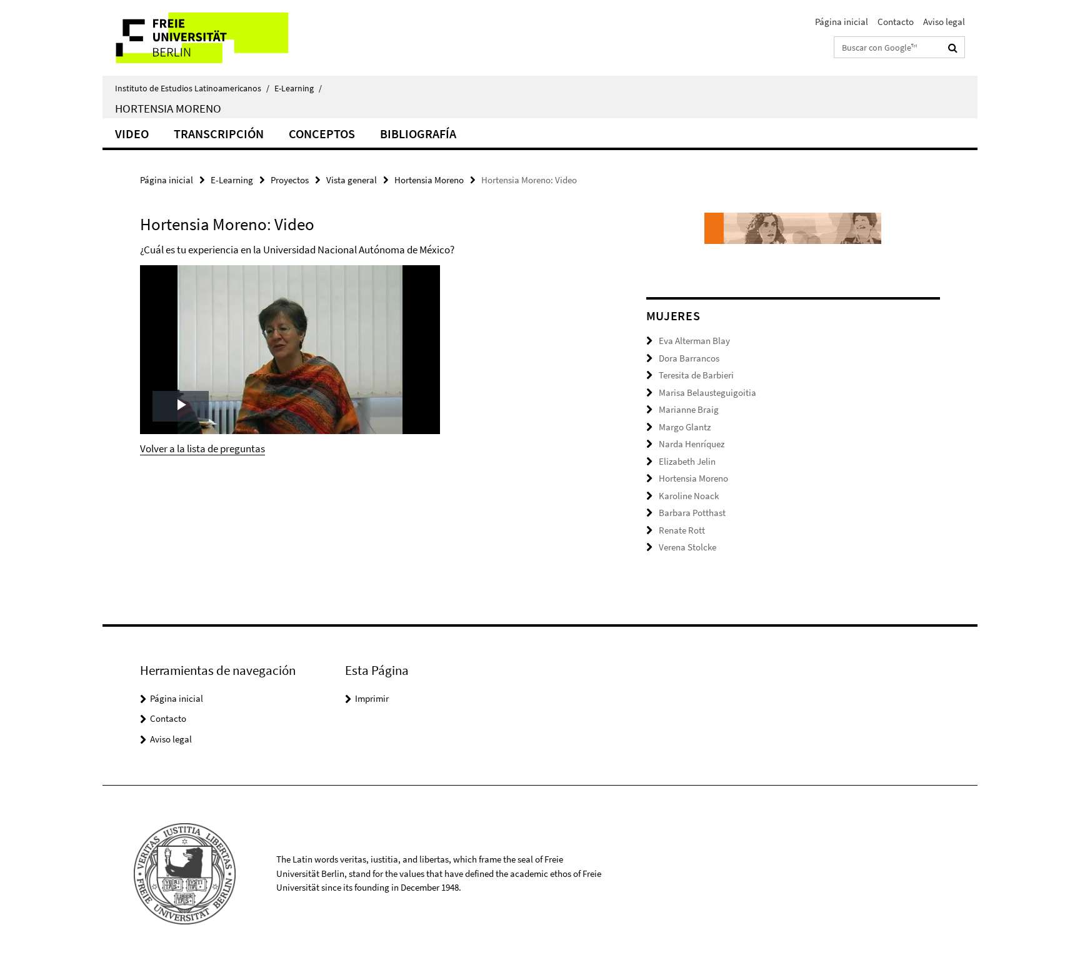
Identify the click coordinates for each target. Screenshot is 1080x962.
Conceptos (322, 133)
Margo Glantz (685, 427)
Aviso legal (944, 22)
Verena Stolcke (687, 547)
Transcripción (219, 133)
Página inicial (841, 22)
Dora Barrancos (689, 358)
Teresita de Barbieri (696, 375)
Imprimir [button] (372, 698)
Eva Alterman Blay (694, 341)
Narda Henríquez (691, 444)
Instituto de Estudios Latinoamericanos (192, 88)
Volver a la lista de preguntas (202, 448)
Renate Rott (682, 530)
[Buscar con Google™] (952, 48)
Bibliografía (418, 133)
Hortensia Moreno (168, 108)
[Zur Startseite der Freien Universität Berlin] (207, 38)
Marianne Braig (689, 409)
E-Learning (298, 88)
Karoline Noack (689, 496)
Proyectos (290, 180)
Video (132, 133)
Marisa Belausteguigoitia (707, 392)
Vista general (351, 180)
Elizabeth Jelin (687, 461)
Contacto (896, 22)
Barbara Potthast (692, 513)
